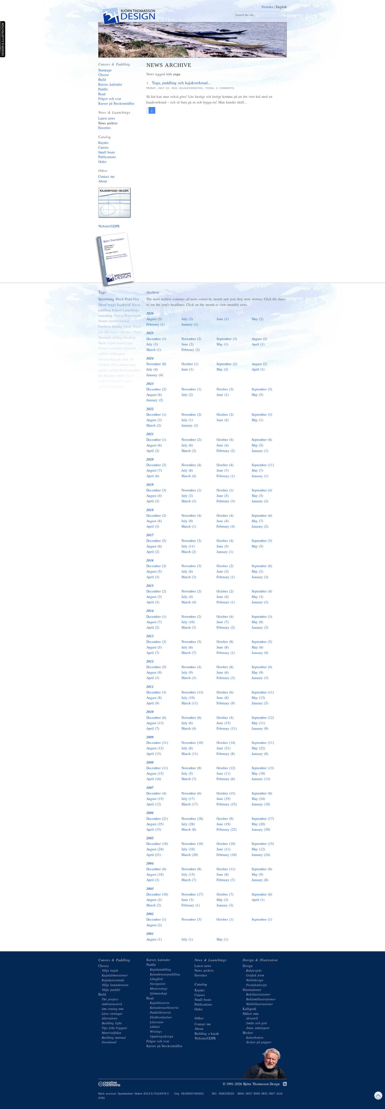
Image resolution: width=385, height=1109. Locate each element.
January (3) (260, 577)
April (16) (153, 778)
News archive (108, 123)
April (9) (152, 703)
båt (100, 375)
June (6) (223, 672)
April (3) (152, 526)
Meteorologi (158, 988)
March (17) (189, 804)
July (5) (187, 773)
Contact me (106, 176)
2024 (150, 358)
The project (110, 999)
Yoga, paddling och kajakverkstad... (181, 82)
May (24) (258, 798)
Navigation (157, 983)
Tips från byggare (114, 1027)
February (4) (226, 526)
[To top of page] (378, 1097)
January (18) (261, 804)
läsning (117, 326)
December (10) (157, 894)
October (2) (225, 414)
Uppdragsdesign (161, 1036)
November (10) (192, 742)
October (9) (225, 818)
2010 (150, 711)
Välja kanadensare (115, 984)
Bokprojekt (254, 970)
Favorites (104, 127)
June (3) (223, 571)
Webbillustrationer (259, 1004)
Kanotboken (254, 1037)
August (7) (154, 470)
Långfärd (156, 978)
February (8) (226, 753)
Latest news (106, 118)
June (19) (223, 824)
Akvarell (252, 1018)
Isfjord (117, 310)
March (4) (188, 476)
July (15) (188, 874)
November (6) (191, 717)
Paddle (103, 89)
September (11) (263, 465)
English (281, 6)
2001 (150, 933)
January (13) (261, 778)
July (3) (187, 319)
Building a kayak (115, 204)
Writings (156, 1031)
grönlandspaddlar (110, 386)
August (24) (155, 849)
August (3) (154, 319)
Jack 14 (127, 359)
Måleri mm (250, 1013)
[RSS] (285, 1084)
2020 (150, 459)
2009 (150, 737)
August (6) (154, 394)
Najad (137, 326)
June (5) (223, 495)
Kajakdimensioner (115, 975)
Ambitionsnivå (112, 1004)
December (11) (157, 742)
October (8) (225, 641)
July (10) (188, 622)
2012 (150, 661)
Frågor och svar (109, 98)
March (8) (188, 829)
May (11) (258, 723)
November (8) (156, 363)
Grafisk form (255, 975)
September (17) (263, 818)
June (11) (223, 773)
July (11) (188, 546)
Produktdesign (256, 984)
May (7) (257, 470)
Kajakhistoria (159, 1002)
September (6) (262, 439)
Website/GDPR (109, 226)
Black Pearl (124, 299)
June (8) (223, 647)
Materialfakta (111, 1032)
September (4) (262, 490)
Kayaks (103, 142)
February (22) (227, 829)
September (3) (227, 338)
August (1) (154, 939)
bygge (112, 304)
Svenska (267, 6)
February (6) (226, 778)
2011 (150, 686)
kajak (111, 342)
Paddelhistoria (160, 1012)
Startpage (105, 70)
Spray (102, 342)
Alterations (110, 1018)
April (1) (258, 344)
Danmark (104, 337)
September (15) (263, 843)
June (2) (187, 344)
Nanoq (118, 315)
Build (102, 79)
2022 (150, 408)
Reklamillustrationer (261, 999)
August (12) (155, 748)
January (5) (260, 703)
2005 (150, 838)
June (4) (223, 420)
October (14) (226, 742)
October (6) (225, 692)
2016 (150, 560)
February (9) (226, 703)
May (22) (258, 748)
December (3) (156, 465)
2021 (150, 434)
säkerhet (126, 332)
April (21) (153, 854)
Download (109, 1042)
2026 (150, 313)
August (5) (154, 571)
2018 (150, 510)
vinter (127, 381)
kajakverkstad (191, 88)
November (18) (192, 818)
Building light (112, 1023)
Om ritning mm (112, 1008)
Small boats (106, 152)
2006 (150, 812)
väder (120, 375)
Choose (103, 74)
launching (105, 315)
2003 (150, 888)
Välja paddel (111, 989)
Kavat (136, 304)
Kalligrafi (249, 1008)
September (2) (227, 363)
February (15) (227, 804)
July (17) (188, 798)
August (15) (155, 773)
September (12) (263, 717)
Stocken (109, 375)
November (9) (191, 768)
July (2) (187, 394)
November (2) (191, 338)
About (102, 181)
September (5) (262, 641)
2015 (150, 585)
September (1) (262, 919)
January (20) (261, 829)
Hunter (103, 321)
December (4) (156, 793)
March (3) (188, 501)
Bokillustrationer (258, 994)
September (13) (263, 768)
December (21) (157, 818)
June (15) (223, 723)
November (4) (191, 465)
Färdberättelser (161, 1017)
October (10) (226, 843)
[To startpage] (128, 16)
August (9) (154, 672)
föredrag (129, 337)
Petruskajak (132, 315)
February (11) (227, 728)
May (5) (257, 394)
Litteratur (157, 1022)
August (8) (154, 697)
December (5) (156, 540)
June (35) (223, 798)
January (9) (260, 728)
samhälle (116, 348)
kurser (113, 321)
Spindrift (129, 348)
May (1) (222, 344)
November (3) (191, 540)
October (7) (225, 894)
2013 (150, 636)
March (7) (188, 652)
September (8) (262, 793)
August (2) (259, 338)
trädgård (116, 381)
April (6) (152, 476)
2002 (150, 913)
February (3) (226, 501)
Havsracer (111, 332)
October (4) (225, 439)
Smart (127, 326)
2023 (150, 383)
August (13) (155, 723)
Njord (102, 304)
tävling (117, 337)
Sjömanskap (158, 993)
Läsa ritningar (112, 1013)
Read (101, 94)
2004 (150, 863)
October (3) (225, 389)
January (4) (154, 375)
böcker (124, 321)
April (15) (153, 829)
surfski (103, 353)
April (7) (152, 652)
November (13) (192, 692)
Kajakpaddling (160, 969)
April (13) (153, 753)
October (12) (226, 768)
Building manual (114, 1037)
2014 (150, 610)
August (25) (155, 824)
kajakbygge (124, 342)
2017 (150, 535)
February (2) (190, 349)
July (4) (152, 369)
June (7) (223, 470)
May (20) (258, 824)
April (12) (153, 804)
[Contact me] (115, 260)
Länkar (155, 1026)
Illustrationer (252, 989)
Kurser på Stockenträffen (116, 103)
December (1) (156, 338)
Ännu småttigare (258, 1027)
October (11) (226, 869)
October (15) (226, 793)
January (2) (154, 400)
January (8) (260, 753)
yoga (209, 88)
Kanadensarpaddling (165, 974)
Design (248, 965)
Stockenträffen (130, 370)
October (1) (189, 363)
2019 (150, 484)
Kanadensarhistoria (164, 1007)
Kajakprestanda (113, 980)
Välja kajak (110, 970)
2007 (150, 787)
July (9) (187, 521)
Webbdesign (254, 980)
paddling (104, 310)
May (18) (258, 773)
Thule (137, 332)
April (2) (152, 450)
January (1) (189, 324)
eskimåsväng (126, 364)
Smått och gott (256, 1023)
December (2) (156, 389)
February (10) (227, 854)
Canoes (103, 147)
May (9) (257, 672)
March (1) (153, 349)
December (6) (156, 717)
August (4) (154, 495)
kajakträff (124, 304)
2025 (150, 333)
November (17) (192, 894)
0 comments (225, 88)
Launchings (131, 310)
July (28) (188, 824)
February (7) (226, 879)
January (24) (261, 854)
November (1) (191, 389)
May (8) (257, 622)
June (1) (223, 319)
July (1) (187, 420)
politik (114, 370)
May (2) (257, 319)
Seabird (103, 381)
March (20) (189, 854)
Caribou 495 (107, 364)
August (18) (155, 874)
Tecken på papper (259, 1042)
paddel (103, 370)
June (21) (223, 748)
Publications (107, 156)
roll (100, 332)
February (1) (155, 324)
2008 (150, 762)
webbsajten (117, 353)
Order (102, 161)
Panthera (104, 326)
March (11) (189, 703)
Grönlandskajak (109, 359)
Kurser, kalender (110, 84)
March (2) (153, 425)
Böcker (248, 1032)
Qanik (130, 375)
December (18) (157, 843)
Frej (136, 299)
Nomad (103, 348)
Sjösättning (106, 299)
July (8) (187, 470)
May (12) (258, 697)
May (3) (257, 596)
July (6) (187, 445)
